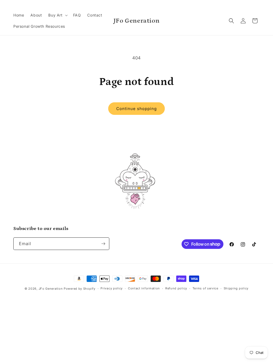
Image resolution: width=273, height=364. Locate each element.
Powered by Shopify (79, 288)
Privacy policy (112, 288)
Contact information (144, 288)
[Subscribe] (103, 243)
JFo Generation (51, 288)
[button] (57, 15)
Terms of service (205, 288)
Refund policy (176, 288)
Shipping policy (236, 288)
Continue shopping (136, 108)
